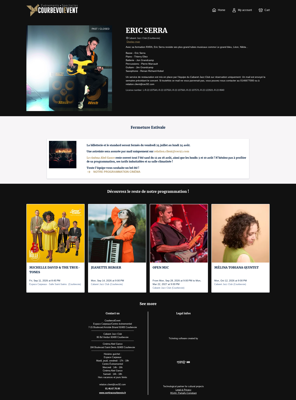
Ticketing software (178, 338)
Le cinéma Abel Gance (101, 157)
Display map (133, 41)
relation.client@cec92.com (171, 151)
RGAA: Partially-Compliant (183, 393)
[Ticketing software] (183, 362)
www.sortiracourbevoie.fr (112, 392)
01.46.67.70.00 (112, 388)
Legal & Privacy (183, 390)
